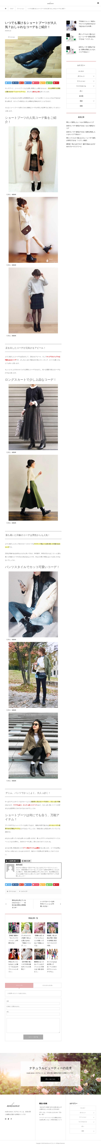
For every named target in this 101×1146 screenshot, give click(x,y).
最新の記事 (27, 861)
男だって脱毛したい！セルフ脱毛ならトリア (80, 122)
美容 (81, 101)
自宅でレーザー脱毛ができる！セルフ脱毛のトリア (80, 127)
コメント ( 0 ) (19, 985)
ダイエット (81, 76)
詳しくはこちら (50, 1079)
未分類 (81, 96)
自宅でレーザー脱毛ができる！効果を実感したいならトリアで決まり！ (80, 133)
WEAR (14, 194)
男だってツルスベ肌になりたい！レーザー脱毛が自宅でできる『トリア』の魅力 (80, 139)
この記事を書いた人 (13, 861)
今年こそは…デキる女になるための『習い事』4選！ (50, 1113)
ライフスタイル (81, 86)
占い (81, 91)
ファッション (12, 891)
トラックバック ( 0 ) (47, 985)
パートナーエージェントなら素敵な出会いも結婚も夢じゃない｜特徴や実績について (50, 1118)
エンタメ (81, 71)
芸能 (81, 106)
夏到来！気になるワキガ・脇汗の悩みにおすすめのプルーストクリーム (80, 145)
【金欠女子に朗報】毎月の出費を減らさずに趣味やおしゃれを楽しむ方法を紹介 (50, 1108)
